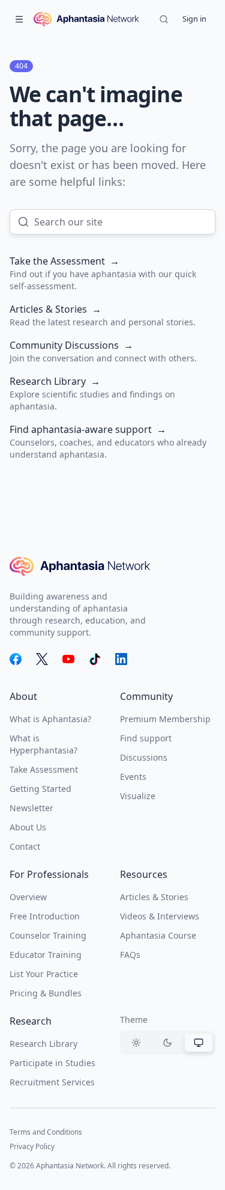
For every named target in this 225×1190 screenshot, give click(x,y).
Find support (146, 738)
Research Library (43, 1043)
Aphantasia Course (158, 935)
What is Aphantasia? (50, 719)
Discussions (143, 757)
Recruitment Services (52, 1082)
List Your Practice (44, 974)
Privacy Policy (32, 1146)
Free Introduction (45, 916)
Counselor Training (48, 935)
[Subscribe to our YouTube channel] (68, 659)
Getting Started (40, 788)
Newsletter (31, 808)
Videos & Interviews (159, 916)
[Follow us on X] (42, 659)
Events (133, 776)
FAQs (130, 954)
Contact (25, 846)
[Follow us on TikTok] (95, 659)
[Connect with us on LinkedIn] (121, 659)
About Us (28, 827)
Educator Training (46, 954)
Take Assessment (44, 769)
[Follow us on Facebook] (16, 659)
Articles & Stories (154, 897)
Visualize (137, 796)
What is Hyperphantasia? (43, 744)
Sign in (194, 18)
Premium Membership (165, 719)
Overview (28, 897)
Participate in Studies (52, 1063)
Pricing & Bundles (46, 993)
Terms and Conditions (46, 1132)
